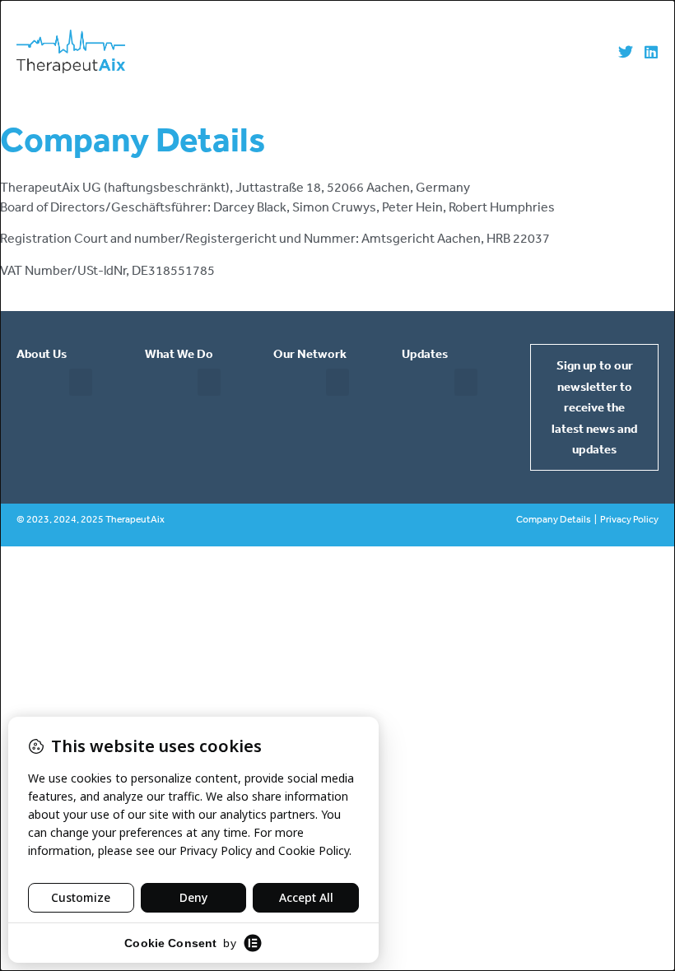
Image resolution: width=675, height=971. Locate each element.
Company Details (553, 519)
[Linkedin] (651, 51)
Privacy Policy (629, 519)
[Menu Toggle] (367, 52)
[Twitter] (625, 51)
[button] (80, 382)
